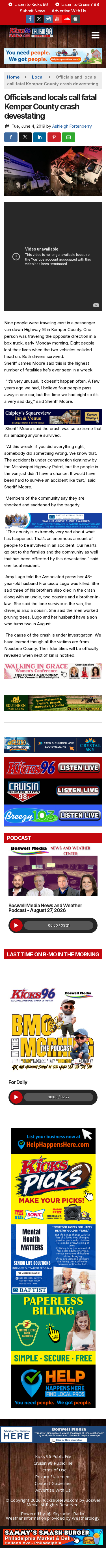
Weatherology (85, 1518)
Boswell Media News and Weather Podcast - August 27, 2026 (45, 908)
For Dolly (17, 1082)
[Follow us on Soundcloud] (66, 19)
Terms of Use (53, 1470)
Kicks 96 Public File (53, 1456)
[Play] (16, 925)
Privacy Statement (53, 1476)
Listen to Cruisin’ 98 (79, 4)
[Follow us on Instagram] (48, 19)
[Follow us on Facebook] (30, 19)
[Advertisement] (53, 56)
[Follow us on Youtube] (57, 19)
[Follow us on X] (39, 19)
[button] (95, 35)
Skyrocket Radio (68, 1513)
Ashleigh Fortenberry (72, 126)
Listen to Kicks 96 (30, 4)
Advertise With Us (69, 10)
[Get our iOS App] (75, 19)
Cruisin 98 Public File (53, 1463)
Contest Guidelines (53, 1483)
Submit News (32, 10)
